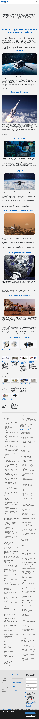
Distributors (4, 689)
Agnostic (6, 419)
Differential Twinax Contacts (27, 493)
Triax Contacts (24, 499)
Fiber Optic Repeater (9, 520)
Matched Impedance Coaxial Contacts (29, 495)
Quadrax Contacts (25, 490)
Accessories (6, 646)
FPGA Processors (7, 608)
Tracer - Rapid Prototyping (26, 452)
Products (4, 676)
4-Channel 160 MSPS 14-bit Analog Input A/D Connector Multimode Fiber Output (11, 534)
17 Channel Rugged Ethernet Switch (11, 565)
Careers (3, 682)
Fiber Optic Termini (25, 524)
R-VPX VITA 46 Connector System (28, 470)
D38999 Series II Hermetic (26, 432)
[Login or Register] (33, 2)
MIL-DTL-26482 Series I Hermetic (27, 437)
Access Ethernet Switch (8, 542)
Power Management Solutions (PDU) (28, 419)
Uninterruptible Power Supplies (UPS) (29, 420)
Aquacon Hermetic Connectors (27, 442)
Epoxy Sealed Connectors (25, 451)
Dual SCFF (6, 639)
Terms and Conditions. (29, 703)
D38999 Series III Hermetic (26, 431)
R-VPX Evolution (25, 471)
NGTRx (5, 641)
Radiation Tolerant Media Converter (12, 449)
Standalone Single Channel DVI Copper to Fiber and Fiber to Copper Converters (12, 512)
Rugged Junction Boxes (8, 647)
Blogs (13, 672)
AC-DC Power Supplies (26, 418)
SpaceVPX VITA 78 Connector (8, 415)
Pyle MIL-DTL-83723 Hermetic (26, 436)
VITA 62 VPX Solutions (26, 417)
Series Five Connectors (24, 664)
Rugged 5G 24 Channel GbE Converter (29, 564)
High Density (6, 620)
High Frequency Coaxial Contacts (28, 497)
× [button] (37, 710)
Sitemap (4, 680)
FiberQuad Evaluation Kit (26, 501)
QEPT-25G (6, 637)
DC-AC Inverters (25, 415)
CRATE (6, 538)
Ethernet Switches (7, 541)
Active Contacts (7, 613)
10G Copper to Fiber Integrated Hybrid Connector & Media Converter (11, 476)
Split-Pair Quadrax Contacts (27, 492)
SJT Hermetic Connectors (25, 440)
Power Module (7, 648)
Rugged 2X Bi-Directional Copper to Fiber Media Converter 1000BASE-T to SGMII (12, 436)
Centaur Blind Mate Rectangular (10, 621)
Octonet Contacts (25, 486)
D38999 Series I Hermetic (25, 433)
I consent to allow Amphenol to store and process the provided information (31, 698)
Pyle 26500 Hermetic (25, 438)
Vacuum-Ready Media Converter (11, 421)
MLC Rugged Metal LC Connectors (28, 505)
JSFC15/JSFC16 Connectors (26, 509)
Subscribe (28, 705)
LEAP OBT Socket (7, 650)
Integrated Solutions (7, 417)
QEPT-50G (6, 642)
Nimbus (22, 447)
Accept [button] (30, 713)
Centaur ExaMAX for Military (9, 631)
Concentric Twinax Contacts (27, 498)
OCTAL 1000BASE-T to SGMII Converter (29, 596)
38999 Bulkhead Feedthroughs (26, 428)
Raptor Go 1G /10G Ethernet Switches (11, 556)
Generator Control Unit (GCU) (27, 422)
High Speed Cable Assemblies (26, 503)
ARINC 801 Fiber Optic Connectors (28, 510)
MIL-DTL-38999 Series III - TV (25, 426)
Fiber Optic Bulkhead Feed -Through (28, 514)
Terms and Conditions (11, 716)
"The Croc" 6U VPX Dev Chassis (10, 656)
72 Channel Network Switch (9, 550)
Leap (5, 644)
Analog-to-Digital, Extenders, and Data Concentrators (11, 519)
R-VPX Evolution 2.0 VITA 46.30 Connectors (28, 662)
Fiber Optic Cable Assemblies (26, 539)
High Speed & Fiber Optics (25, 454)
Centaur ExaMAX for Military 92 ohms (11, 634)
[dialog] (19, 714)
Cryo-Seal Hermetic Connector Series (28, 441)
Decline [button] (30, 715)
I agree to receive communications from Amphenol (31, 693)
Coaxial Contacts (25, 494)
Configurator (4, 678)
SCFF (5, 640)
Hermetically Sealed (24, 429)
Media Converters (7, 418)
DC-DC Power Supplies (8, 663)
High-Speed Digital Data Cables (27, 541)
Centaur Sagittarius (8, 630)
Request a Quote (5, 684)
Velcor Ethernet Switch (8, 543)
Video (5, 495)
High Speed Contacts (25, 483)
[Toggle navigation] (36, 2)
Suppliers (4, 691)
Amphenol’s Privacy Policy (33, 702)
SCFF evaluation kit (7, 652)
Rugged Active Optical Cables (26, 540)
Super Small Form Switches (9, 661)
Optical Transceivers (8, 636)
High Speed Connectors (26, 456)
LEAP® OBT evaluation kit (9, 651)
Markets (3, 6)
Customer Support (6, 687)
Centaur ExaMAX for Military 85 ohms (11, 633)
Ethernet (6, 457)
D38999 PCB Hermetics (25, 434)
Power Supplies (7, 662)
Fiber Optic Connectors (26, 504)
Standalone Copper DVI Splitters (11, 507)
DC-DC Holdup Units (8, 665)
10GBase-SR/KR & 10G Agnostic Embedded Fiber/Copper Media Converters (11, 454)
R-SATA (23, 475)
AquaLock (22, 443)
